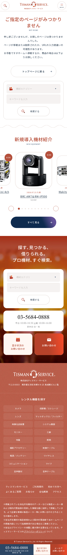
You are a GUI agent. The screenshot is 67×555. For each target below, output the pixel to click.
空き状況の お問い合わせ (42, 549)
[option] (34, 178)
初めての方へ (54, 487)
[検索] (61, 12)
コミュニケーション (18, 463)
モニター (18, 432)
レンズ (18, 416)
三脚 (49, 432)
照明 (49, 439)
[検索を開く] (5, 5)
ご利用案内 (37, 487)
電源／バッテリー (18, 455)
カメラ (18, 408)
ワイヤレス (49, 455)
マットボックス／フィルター (48, 416)
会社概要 (43, 492)
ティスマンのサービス (17, 487)
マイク (49, 463)
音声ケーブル (49, 471)
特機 (18, 439)
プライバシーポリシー (34, 531)
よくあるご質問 (13, 492)
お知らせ (30, 492)
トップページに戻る (33, 71)
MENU (62, 7)
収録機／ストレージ (49, 408)
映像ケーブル (49, 447)
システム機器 (49, 424)
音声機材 (18, 471)
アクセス (57, 492)
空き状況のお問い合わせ (18, 347)
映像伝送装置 (18, 424)
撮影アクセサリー (18, 447)
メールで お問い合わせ (59, 549)
